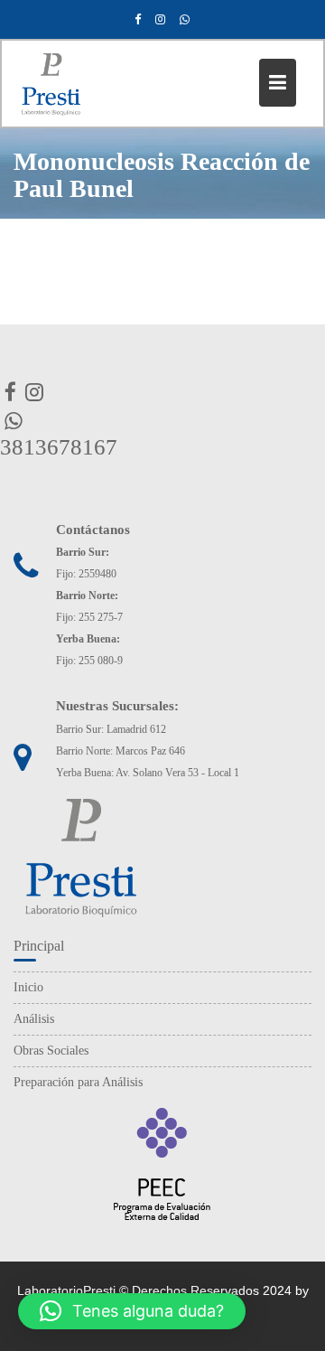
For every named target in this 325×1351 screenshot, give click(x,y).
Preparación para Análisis (78, 1082)
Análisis (34, 1019)
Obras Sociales (51, 1050)
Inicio (28, 987)
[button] (132, 1311)
